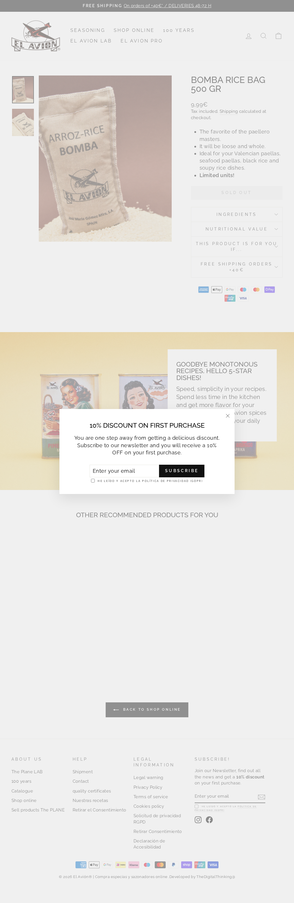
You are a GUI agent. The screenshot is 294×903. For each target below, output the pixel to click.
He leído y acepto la (150, 481)
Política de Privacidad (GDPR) (172, 481)
